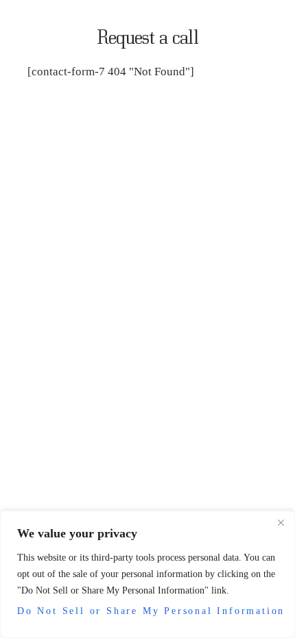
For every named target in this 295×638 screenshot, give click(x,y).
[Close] (280, 522)
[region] (147, 574)
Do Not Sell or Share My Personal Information (147, 611)
